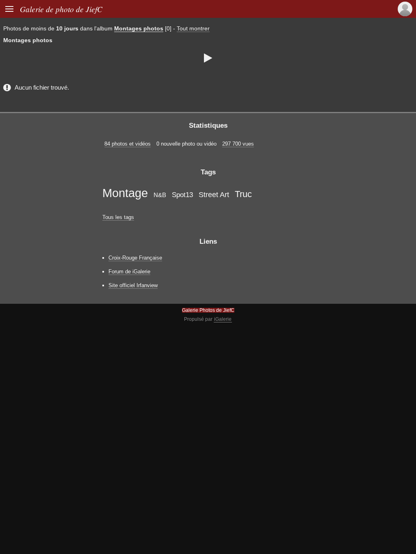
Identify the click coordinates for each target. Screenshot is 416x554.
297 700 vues (238, 144)
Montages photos (138, 28)
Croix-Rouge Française (135, 258)
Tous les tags (118, 217)
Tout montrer (193, 28)
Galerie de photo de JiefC (61, 9)
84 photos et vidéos (127, 144)
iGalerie (223, 319)
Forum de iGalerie (129, 271)
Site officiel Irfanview (133, 285)
